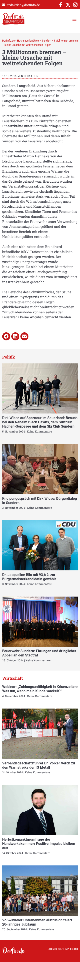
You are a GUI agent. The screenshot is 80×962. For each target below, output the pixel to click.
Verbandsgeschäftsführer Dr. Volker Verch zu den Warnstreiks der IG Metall (38, 765)
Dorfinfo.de (8, 40)
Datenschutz (55, 949)
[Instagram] (75, 4)
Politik (8, 357)
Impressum (71, 949)
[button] (74, 19)
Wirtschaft (12, 678)
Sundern (46, 40)
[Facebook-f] (60, 4)
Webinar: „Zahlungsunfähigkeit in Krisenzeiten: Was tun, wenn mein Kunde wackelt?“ (40, 689)
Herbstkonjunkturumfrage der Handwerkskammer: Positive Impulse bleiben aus (38, 843)
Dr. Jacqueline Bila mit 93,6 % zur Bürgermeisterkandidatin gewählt (29, 577)
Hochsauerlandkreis (28, 40)
